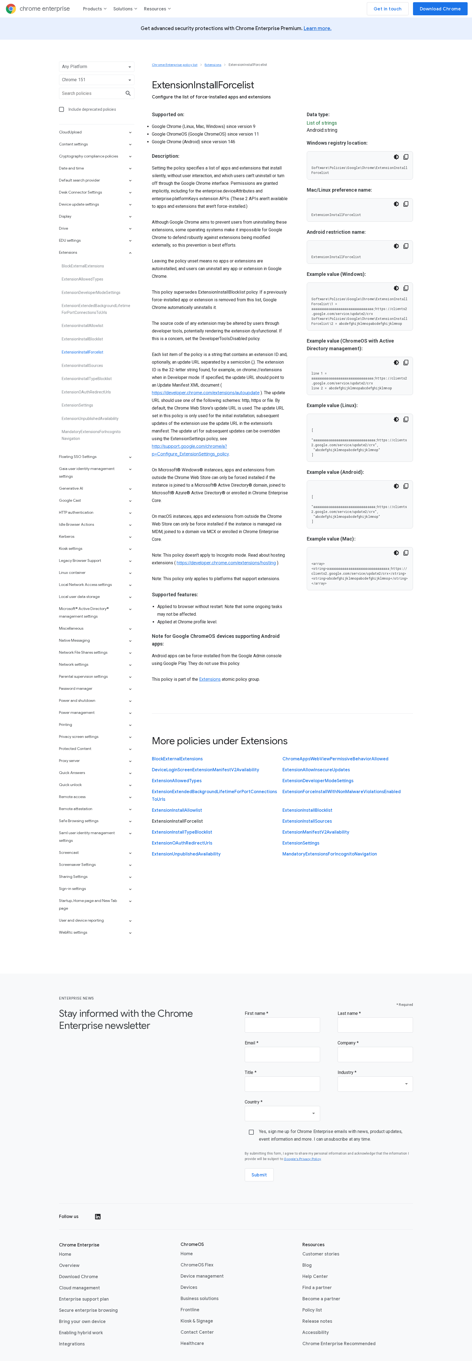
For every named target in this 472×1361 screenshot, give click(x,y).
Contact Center (197, 1332)
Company (347, 1042)
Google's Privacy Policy (302, 1159)
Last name (348, 1013)
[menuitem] (95, 10)
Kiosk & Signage (197, 1321)
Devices (189, 1287)
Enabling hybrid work (81, 1333)
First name (255, 1013)
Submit (259, 1175)
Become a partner (321, 1299)
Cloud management (79, 1288)
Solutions (122, 9)
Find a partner (317, 1287)
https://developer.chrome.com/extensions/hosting (226, 563)
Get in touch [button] (388, 9)
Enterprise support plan (84, 1299)
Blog (307, 1265)
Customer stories (320, 1254)
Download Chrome (78, 1277)
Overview (69, 1265)
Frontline (190, 1310)
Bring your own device (82, 1321)
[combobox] (375, 1084)
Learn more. (318, 28)
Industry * (347, 1072)
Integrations (72, 1344)
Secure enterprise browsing (88, 1310)
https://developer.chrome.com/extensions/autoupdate (205, 393)
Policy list (312, 1310)
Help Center (315, 1276)
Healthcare (192, 1343)
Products (92, 9)
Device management (202, 1276)
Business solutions (200, 1298)
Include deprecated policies (92, 109)
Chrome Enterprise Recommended (339, 1344)
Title (250, 1072)
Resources (155, 9)
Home (65, 1254)
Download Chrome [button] (440, 9)
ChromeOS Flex (197, 1265)
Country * (253, 1102)
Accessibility (315, 1332)
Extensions (210, 679)
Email (250, 1042)
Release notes (317, 1321)
